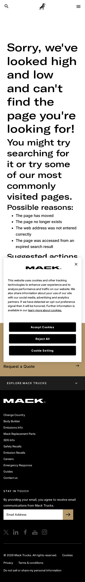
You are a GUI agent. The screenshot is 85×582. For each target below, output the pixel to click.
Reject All (43, 332)
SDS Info (9, 440)
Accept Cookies (42, 320)
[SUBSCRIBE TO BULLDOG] (68, 514)
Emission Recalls (14, 452)
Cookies (67, 555)
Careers (8, 459)
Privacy (8, 562)
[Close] (76, 257)
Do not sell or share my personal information (32, 570)
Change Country (14, 415)
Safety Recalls (12, 446)
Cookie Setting (42, 344)
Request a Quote (19, 366)
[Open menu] (78, 6)
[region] (42, 303)
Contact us (10, 477)
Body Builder (11, 421)
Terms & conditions (30, 562)
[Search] (6, 6)
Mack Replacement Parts (19, 433)
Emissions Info (13, 427)
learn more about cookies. (45, 303)
